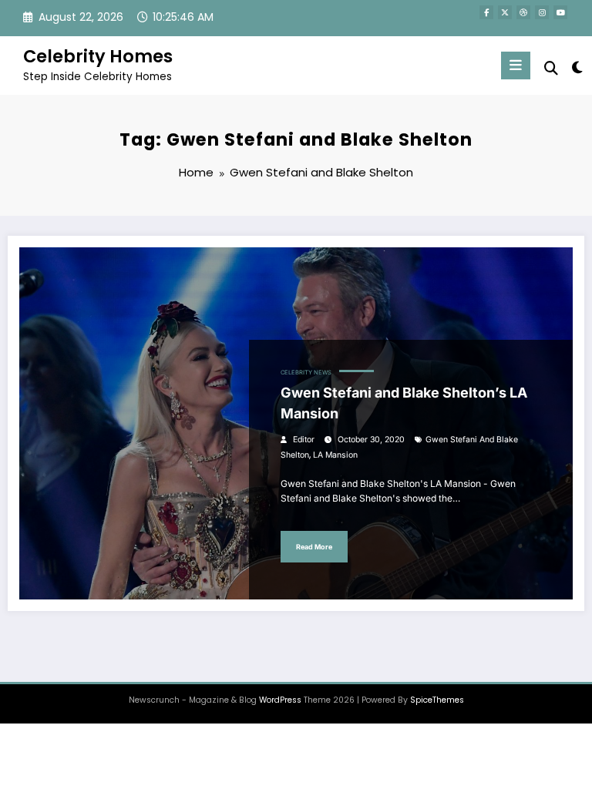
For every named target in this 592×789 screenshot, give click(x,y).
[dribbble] (523, 12)
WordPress (280, 700)
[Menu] (515, 65)
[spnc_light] (576, 67)
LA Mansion (335, 455)
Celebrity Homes (98, 56)
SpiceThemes (437, 700)
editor (303, 440)
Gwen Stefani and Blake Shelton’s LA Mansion (404, 402)
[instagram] (542, 12)
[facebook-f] (486, 12)
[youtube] (560, 12)
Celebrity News (306, 372)
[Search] (551, 68)
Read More (314, 546)
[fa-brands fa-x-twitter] (505, 12)
